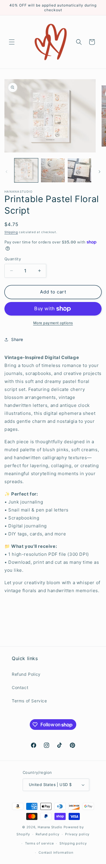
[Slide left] (6, 171)
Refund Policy (26, 674)
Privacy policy (77, 834)
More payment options (53, 323)
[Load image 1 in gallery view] (26, 170)
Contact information (56, 852)
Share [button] (17, 339)
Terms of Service (29, 700)
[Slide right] (99, 171)
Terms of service (39, 843)
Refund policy (47, 834)
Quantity (12, 258)
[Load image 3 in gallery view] (79, 170)
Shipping (11, 232)
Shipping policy (73, 843)
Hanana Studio (50, 827)
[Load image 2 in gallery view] (52, 170)
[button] (11, 41)
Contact (20, 687)
